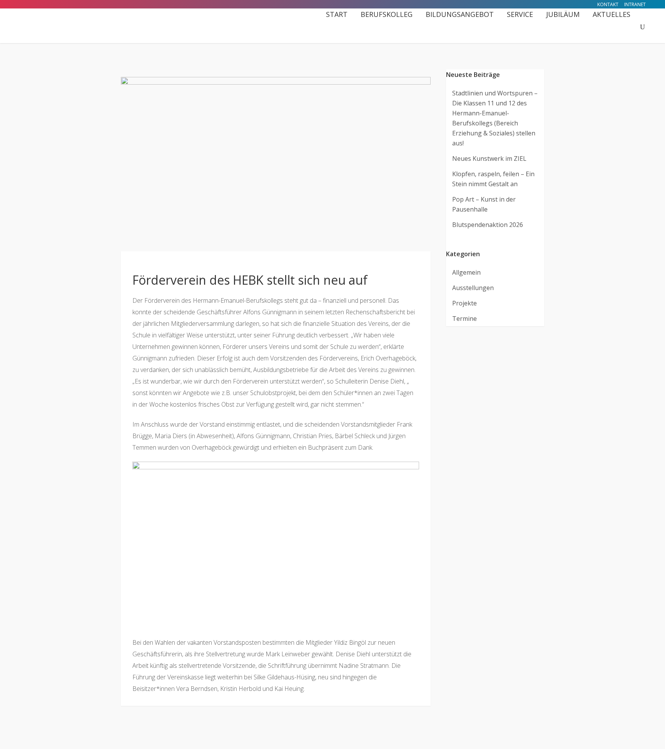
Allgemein (466, 272)
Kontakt (607, 4)
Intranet (635, 4)
